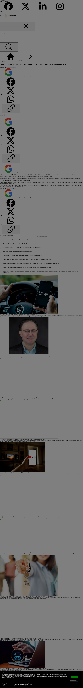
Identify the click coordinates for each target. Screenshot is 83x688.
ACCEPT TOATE (74, 677)
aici (22, 682)
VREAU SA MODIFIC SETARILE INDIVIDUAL (74, 681)
